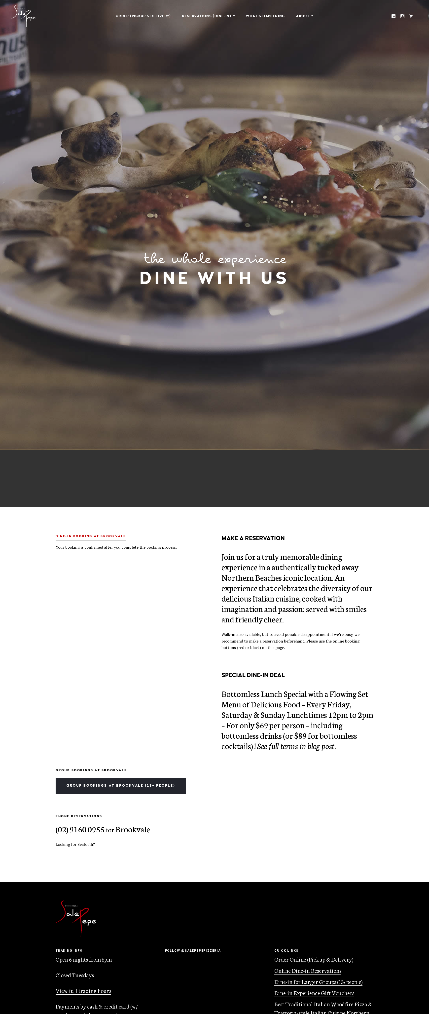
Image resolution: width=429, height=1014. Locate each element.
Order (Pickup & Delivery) (143, 16)
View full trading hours (83, 990)
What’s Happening (265, 16)
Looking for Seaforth (74, 844)
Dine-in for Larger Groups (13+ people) (318, 981)
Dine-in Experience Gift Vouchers (314, 993)
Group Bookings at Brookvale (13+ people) (121, 785)
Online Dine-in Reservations (307, 970)
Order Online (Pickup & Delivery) (313, 959)
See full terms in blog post (295, 745)
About (303, 16)
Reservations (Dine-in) (206, 16)
